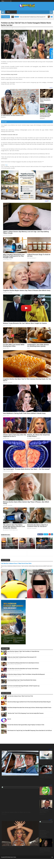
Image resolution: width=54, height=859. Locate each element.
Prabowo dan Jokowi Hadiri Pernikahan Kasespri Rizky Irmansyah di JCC (21, 657)
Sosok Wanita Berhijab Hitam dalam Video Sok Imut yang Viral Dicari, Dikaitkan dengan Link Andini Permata (29, 707)
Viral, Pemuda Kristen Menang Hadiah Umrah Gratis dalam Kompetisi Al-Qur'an (23, 663)
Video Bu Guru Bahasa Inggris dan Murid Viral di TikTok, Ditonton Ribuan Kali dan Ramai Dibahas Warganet (29, 701)
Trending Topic (23, 28)
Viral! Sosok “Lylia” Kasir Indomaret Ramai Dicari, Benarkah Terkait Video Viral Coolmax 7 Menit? (27, 545)
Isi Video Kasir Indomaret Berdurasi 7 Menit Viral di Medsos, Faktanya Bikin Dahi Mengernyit (26, 674)
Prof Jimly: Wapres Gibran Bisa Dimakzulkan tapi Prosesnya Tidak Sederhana (22, 668)
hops (6, 165)
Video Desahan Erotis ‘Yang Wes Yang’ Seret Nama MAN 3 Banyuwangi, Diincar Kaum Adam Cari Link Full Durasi (29, 730)
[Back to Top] (52, 857)
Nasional (22, 16)
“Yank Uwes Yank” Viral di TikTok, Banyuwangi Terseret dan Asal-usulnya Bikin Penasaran (25, 713)
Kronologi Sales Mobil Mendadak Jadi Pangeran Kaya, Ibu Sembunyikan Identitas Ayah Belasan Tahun (10, 545)
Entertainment (16, 28)
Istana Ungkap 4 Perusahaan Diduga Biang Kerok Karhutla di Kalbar (44, 545)
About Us (9, 719)
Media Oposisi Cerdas (12, 857)
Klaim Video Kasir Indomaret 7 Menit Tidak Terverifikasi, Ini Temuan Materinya (23, 651)
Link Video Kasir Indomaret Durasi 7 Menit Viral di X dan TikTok (16, 563)
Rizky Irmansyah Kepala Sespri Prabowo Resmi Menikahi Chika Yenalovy (21, 680)
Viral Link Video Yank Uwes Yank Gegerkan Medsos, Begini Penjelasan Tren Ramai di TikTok (25, 724)
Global (3, 541)
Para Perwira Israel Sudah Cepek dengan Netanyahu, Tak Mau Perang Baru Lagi (23, 685)
